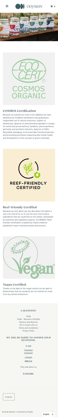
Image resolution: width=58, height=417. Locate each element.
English (8, 397)
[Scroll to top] (52, 411)
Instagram (28, 353)
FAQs (28, 316)
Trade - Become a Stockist (28, 319)
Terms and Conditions (28, 328)
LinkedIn (28, 357)
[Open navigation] (7, 6)
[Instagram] (7, 407)
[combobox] (48, 414)
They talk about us (28, 367)
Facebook (28, 350)
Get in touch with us (28, 325)
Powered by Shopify (25, 412)
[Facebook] (3, 407)
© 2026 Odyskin (9, 412)
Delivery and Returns (28, 322)
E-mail (28, 346)
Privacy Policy (28, 331)
